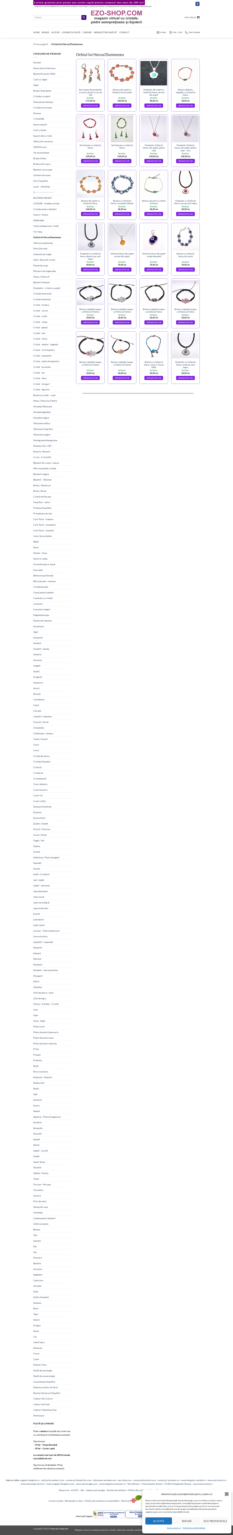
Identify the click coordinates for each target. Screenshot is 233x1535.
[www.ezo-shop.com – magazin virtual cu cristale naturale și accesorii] (116, 17)
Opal (35, 1015)
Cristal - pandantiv (42, 355)
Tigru (36, 1314)
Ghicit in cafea (40, 558)
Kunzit (36, 913)
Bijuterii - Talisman (42, 479)
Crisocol (37, 767)
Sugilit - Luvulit (40, 1150)
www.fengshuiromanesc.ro (112, 1483)
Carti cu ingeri (40, 79)
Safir (35, 1094)
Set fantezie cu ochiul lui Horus (90, 146)
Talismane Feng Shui (43, 429)
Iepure (36, 1319)
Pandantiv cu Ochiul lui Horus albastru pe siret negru (90, 256)
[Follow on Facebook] (197, 4)
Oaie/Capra (39, 1342)
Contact (124, 32)
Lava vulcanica (40, 936)
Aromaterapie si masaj (44, 564)
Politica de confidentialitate (141, 1490)
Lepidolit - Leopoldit (43, 942)
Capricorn (38, 1280)
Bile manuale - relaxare (44, 581)
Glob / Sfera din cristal (44, 259)
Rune (35, 547)
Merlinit (37, 959)
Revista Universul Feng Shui (46, 1393)
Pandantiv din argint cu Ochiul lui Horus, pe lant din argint (154, 92)
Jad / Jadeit (38, 880)
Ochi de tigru (39, 998)
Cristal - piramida (42, 367)
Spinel (36, 1145)
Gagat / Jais (38, 840)
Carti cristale (39, 130)
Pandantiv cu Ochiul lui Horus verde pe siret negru (185, 365)
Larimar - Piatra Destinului (46, 930)
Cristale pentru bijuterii (45, 209)
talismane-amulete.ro (70, 6)
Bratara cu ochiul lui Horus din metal (185, 254)
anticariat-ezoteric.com (52, 1480)
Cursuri (87, 32)
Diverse (37, 113)
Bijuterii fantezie (41, 282)
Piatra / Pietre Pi (41, 276)
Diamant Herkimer (42, 806)
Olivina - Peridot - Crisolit (46, 1004)
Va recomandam (41, 152)
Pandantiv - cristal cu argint (46, 288)
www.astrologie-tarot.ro (33, 1483)
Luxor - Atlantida (41, 186)
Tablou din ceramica (43, 141)
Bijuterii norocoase (42, 169)
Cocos (36, 1353)
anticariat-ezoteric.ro (98, 6)
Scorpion (37, 1269)
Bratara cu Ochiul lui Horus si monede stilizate (122, 202)
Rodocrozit (38, 1082)
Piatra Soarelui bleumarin (45, 1032)
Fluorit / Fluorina (41, 829)
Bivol (35, 1308)
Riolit (36, 1066)
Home (36, 32)
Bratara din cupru (42, 164)
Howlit (36, 868)
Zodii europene (40, 1223)
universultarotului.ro (130, 6)
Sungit (36, 1156)
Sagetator (38, 1274)
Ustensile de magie (42, 254)
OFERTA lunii (40, 147)
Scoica (36, 1105)
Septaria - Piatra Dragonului (47, 1116)
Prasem (37, 1054)
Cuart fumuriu (40, 789)
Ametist (37, 643)
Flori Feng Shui (40, 181)
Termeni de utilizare (116, 1490)
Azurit (36, 688)
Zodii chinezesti (41, 1297)
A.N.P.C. (75, 1490)
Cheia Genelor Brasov (152, 1483)
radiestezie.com (145, 6)
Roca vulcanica (40, 1071)
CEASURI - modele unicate (46, 203)
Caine (36, 1359)
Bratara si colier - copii (44, 395)
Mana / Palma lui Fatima (45, 400)
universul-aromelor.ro (168, 1480)
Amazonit (38, 637)
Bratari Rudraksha (42, 90)
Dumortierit (39, 818)
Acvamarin (38, 626)
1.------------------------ (43, 192)
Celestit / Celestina (42, 716)
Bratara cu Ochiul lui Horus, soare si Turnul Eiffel (154, 365)
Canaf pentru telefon (43, 592)
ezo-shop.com (125, 1480)
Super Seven (39, 1162)
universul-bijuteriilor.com (78, 1480)
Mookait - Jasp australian (45, 970)
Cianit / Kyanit (40, 739)
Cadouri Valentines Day (45, 1409)
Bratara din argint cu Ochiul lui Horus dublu (122, 90)
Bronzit (37, 694)
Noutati (37, 62)
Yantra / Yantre (40, 214)
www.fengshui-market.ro (193, 1480)
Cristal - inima (40, 338)
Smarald (37, 1133)
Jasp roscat (38, 896)
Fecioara (37, 1257)
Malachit (37, 947)
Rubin (36, 1088)
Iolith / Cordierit (41, 874)
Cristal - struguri (41, 384)
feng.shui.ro (38, 6)
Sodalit (36, 1139)
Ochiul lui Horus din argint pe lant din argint (122, 254)
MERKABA (38, 220)
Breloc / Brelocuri (42, 485)
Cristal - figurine (41, 389)
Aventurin (38, 682)
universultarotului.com (144, 1480)
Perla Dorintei (40, 248)
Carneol (37, 710)
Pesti (35, 1291)
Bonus (45, 32)
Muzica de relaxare (42, 620)
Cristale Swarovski (42, 293)
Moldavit (37, 964)
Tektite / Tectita (40, 1173)
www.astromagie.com (86, 1483)
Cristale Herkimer (42, 299)
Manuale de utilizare (43, 102)
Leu (35, 1252)
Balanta (37, 1263)
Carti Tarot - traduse (43, 519)
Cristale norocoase (42, 107)
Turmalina (38, 1190)
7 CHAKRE (38, 118)
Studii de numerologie (44, 1376)
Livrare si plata (56, 1500)
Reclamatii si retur (74, 1500)
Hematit (37, 863)
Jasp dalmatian (40, 891)
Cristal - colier (40, 316)
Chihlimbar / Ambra (43, 733)
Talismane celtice (41, 423)
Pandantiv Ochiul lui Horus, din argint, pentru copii (154, 148)
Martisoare (38, 1415)
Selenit (36, 1111)
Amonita (37, 660)
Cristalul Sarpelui (41, 761)
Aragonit (37, 677)
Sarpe (36, 1331)
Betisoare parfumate (43, 575)
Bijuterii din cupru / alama (46, 462)
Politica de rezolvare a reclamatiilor (102, 1500)
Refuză (187, 1521)
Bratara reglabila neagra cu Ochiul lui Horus (154, 310)
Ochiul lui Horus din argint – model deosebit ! (153, 254)
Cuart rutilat (39, 801)
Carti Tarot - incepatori (44, 524)
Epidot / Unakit (40, 823)
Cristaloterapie (40, 586)
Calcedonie (38, 699)
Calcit (36, 705)
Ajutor (55, 32)
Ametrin (37, 654)
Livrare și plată (71, 32)
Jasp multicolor (41, 908)
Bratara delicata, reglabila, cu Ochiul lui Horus (185, 92)
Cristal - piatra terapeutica (46, 361)
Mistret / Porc (40, 1364)
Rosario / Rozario (41, 451)
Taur (35, 1235)
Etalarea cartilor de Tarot (45, 1387)
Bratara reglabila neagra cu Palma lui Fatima (90, 310)
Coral (36, 750)
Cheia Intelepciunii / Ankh (46, 226)
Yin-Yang (37, 231)
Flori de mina (39, 1201)
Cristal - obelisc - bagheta (45, 344)
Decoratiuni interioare (44, 68)
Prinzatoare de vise (42, 513)
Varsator (37, 1286)
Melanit (37, 953)
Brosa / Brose (39, 491)
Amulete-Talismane (42, 406)
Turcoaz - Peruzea (42, 1184)
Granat (36, 851)
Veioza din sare (40, 1207)
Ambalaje (38, 1212)
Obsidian (37, 987)
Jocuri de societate (42, 536)
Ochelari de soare (42, 175)
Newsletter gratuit (105, 32)
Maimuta (37, 1348)
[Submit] (83, 17)
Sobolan (37, 1302)
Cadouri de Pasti (41, 1404)
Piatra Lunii (39, 1026)
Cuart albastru (40, 784)
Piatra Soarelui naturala (45, 1043)
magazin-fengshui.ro (30, 1480)
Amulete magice (41, 417)
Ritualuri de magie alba (44, 271)
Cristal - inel (39, 333)
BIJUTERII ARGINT (42, 198)
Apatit (36, 671)
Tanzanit (37, 1167)
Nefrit (36, 981)
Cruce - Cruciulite (42, 457)
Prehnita (37, 1060)
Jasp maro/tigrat (41, 902)
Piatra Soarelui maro (43, 1037)
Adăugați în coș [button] (90, 106)
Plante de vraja (40, 265)
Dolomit (37, 812)
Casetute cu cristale (43, 598)
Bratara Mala (39, 158)
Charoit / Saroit (41, 722)
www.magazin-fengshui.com (60, 1483)
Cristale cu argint (41, 96)
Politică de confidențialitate (194, 1528)
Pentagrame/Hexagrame (45, 440)
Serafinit (37, 1122)
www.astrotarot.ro (216, 1480)
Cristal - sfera (40, 378)
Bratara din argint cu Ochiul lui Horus (90, 202)
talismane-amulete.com (104, 1480)
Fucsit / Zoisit (40, 835)
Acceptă (158, 1521)
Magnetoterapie (41, 615)
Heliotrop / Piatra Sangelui (46, 857)
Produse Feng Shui (42, 508)
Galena (36, 846)
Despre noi (64, 1490)
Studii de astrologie (42, 1370)
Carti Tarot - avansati (43, 530)
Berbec (36, 1229)
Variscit (37, 1195)
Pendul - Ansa (40, 553)
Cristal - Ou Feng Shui (44, 350)
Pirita (36, 1049)
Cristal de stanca (41, 756)
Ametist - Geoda (41, 648)
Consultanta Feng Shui (44, 1381)
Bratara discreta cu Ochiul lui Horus (153, 202)
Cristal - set (39, 372)
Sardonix (37, 1099)
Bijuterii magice (41, 474)
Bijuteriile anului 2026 (44, 73)
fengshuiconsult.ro (114, 6)
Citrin (36, 744)
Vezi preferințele (215, 1521)
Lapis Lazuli (39, 925)
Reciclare (126, 1500)
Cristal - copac (40, 321)
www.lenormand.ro (202, 1483)
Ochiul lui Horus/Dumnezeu (47, 237)
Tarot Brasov (133, 1483)
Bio (82, 1490)
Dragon (37, 1325)
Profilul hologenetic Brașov (178, 1483)
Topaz (36, 1178)
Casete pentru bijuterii (44, 1218)
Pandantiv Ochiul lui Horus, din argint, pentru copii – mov (186, 148)
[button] (226, 1494)
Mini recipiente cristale (44, 468)
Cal (35, 1336)
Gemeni (37, 1240)
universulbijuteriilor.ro (52, 6)
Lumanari (38, 603)
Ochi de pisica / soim (43, 992)
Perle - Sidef (39, 1021)
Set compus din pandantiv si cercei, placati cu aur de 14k (90, 92)
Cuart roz (38, 795)
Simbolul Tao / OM (42, 445)
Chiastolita (38, 727)
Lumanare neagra (41, 609)
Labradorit (38, 919)
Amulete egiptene (42, 412)
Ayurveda (38, 570)
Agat (35, 632)
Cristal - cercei (40, 310)
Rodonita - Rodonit (42, 1077)
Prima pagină (40, 44)
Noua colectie (40, 124)
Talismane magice (41, 434)
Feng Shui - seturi (41, 502)
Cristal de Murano (42, 496)
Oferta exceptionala (43, 243)
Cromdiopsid (39, 778)
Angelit (36, 665)
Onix (35, 1009)
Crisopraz (38, 772)
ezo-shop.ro (84, 6)
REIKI (36, 541)
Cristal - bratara (41, 305)
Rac (35, 1246)
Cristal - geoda (40, 327)
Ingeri (36, 85)
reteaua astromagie (95, 1490)
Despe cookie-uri (174, 1528)
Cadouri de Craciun (43, 1398)
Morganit (37, 975)
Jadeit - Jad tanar (41, 885)
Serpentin (38, 1128)
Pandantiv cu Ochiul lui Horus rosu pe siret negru (185, 202)
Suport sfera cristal (42, 135)
